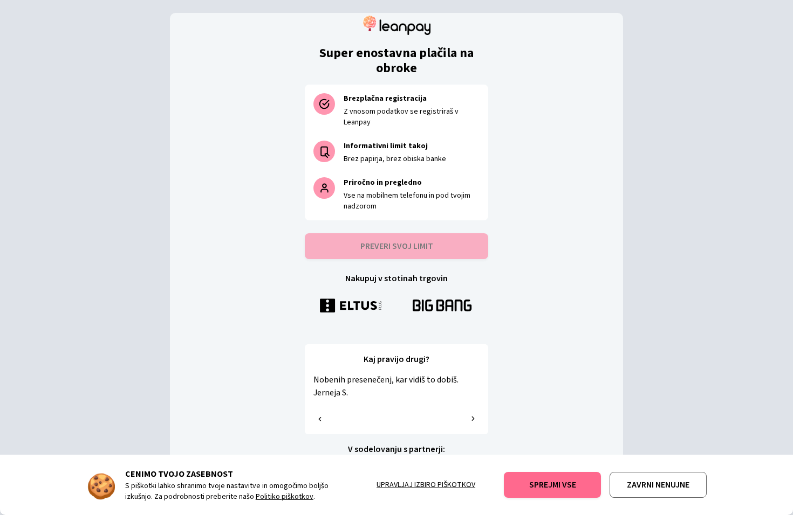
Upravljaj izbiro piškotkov (426, 484)
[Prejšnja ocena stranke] (319, 419)
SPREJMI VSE (552, 485)
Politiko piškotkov (284, 496)
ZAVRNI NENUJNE (658, 485)
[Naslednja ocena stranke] (473, 418)
